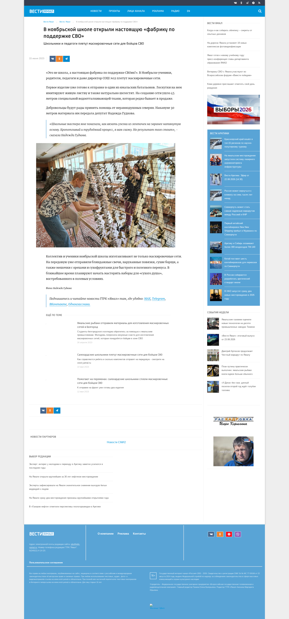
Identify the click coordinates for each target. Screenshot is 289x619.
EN (188, 11)
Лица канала (136, 11)
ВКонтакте (58, 304)
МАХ (147, 299)
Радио (175, 11)
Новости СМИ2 (116, 442)
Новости (96, 11)
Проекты (114, 11)
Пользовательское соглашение (46, 562)
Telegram (158, 299)
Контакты (139, 533)
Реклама (158, 11)
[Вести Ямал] (42, 12)
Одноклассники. (79, 304)
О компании (106, 533)
